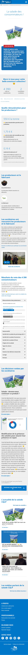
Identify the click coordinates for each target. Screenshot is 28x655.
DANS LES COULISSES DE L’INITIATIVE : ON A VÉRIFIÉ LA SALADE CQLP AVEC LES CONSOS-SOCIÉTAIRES (12, 569)
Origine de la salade (8, 343)
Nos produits (5, 5)
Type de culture (7, 346)
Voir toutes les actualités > (20, 505)
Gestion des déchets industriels (11, 351)
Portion (5, 357)
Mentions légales (7, 644)
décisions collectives (19, 99)
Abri (4, 348)
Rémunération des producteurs (12, 300)
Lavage (5, 354)
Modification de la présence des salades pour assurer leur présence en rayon (13, 436)
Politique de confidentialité (18, 644)
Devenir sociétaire (5, 627)
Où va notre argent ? (6, 608)
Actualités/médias (5, 101)
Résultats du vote (8, 99)
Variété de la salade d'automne (11, 337)
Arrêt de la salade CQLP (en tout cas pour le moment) (13, 523)
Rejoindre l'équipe (5, 629)
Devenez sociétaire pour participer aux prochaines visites (14, 246)
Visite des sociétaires (14, 266)
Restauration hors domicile (8, 618)
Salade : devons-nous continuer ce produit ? (10, 393)
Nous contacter (5, 610)
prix (2, 99)
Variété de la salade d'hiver (10, 340)
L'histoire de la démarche (7, 606)
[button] (14, 300)
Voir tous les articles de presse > (18, 591)
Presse (3, 620)
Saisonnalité (6, 331)
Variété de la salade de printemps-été (13, 334)
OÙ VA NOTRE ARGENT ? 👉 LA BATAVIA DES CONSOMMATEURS (12, 545)
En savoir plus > (5, 414)
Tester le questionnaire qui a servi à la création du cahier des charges (13, 295)
